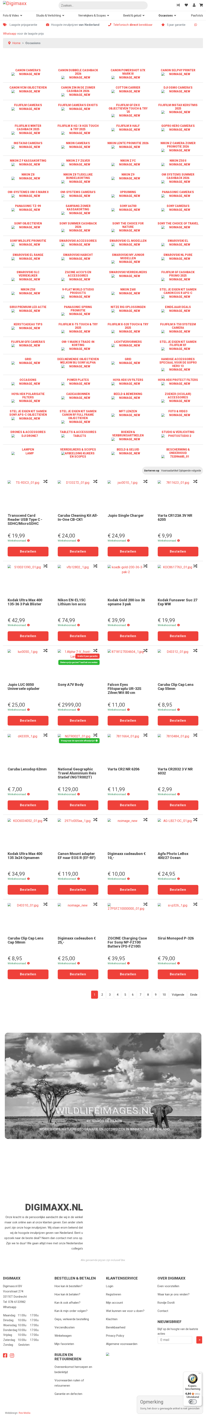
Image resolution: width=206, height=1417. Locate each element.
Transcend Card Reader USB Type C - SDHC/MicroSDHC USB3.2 (25, 521)
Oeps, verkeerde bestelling (72, 1319)
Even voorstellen (168, 1286)
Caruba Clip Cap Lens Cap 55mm (176, 686)
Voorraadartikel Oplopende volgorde (181, 470)
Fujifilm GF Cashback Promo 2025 (178, 274)
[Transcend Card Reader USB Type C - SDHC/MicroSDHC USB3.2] (28, 495)
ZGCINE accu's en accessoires (78, 274)
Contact (163, 1311)
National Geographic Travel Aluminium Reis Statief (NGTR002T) (77, 773)
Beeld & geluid (132, 15)
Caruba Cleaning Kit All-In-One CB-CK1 (78, 517)
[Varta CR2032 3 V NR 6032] (178, 749)
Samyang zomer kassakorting (78, 207)
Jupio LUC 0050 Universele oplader (24, 686)
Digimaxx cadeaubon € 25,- (77, 940)
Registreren (113, 1294)
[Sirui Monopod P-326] (178, 918)
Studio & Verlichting (48, 15)
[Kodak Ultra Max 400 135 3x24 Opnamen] (28, 834)
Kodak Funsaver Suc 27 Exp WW (177, 602)
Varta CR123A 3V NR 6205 (175, 517)
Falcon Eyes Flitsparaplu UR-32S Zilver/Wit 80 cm (124, 688)
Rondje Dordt (166, 1302)
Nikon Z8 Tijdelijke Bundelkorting (78, 176)
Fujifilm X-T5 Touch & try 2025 (78, 326)
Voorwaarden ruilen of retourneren (69, 1383)
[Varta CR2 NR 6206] (128, 749)
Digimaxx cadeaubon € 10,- (127, 856)
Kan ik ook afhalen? (67, 1302)
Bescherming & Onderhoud (178, 451)
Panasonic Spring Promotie (78, 308)
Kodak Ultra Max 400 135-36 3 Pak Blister (25, 602)
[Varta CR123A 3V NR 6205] (178, 495)
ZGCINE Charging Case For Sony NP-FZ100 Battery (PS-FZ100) (127, 942)
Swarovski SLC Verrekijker (27, 274)
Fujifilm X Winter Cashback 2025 (28, 127)
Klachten (111, 1319)
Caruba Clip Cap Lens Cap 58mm (25, 940)
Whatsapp (9, 33)
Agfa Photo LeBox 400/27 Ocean (173, 856)
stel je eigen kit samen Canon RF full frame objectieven (78, 415)
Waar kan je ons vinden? (174, 1294)
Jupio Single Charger (126, 515)
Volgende (178, 994)
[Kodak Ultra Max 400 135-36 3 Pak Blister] (28, 580)
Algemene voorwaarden (121, 1344)
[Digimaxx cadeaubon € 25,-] (78, 918)
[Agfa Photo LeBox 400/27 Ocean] (178, 834)
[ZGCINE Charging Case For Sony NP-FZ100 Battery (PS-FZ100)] (128, 918)
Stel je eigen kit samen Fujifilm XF (178, 343)
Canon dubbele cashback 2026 (78, 72)
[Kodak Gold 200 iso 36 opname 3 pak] (128, 580)
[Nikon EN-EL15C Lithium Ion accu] (78, 580)
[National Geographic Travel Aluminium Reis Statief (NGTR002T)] (78, 749)
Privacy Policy (115, 1335)
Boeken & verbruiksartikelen (128, 433)
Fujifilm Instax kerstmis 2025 (178, 106)
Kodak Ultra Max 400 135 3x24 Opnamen (25, 856)
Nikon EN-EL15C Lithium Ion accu (72, 602)
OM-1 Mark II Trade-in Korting (78, 343)
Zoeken (143, 5)
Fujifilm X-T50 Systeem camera (178, 326)
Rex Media (24, 1413)
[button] (28, 540)
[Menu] (199, 1374)
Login (109, 1286)
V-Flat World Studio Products (78, 291)
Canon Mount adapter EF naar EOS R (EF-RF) (77, 856)
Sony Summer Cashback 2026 (78, 225)
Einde (193, 994)
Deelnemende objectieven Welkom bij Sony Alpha (78, 361)
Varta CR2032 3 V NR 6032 (175, 771)
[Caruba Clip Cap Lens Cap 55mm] (178, 664)
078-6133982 (17, 1302)
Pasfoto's (197, 15)
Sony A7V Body (70, 684)
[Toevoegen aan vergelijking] (45, 482)
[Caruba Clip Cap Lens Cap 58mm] (28, 918)
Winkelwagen (63, 1335)
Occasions (166, 15)
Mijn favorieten (64, 1344)
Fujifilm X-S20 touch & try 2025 (128, 326)
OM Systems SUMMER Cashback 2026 (178, 176)
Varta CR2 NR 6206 (123, 769)
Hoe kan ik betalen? (67, 1294)
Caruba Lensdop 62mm (27, 769)
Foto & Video (11, 15)
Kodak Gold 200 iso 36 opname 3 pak (126, 602)
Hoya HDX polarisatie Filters (28, 395)
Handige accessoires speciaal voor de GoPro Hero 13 (178, 363)
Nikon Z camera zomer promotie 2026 (178, 145)
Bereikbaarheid (115, 1327)
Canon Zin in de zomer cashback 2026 (78, 89)
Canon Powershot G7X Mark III (128, 72)
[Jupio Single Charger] (128, 495)
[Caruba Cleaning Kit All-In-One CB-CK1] (78, 495)
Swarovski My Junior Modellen (128, 256)
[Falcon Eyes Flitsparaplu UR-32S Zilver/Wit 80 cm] (128, 664)
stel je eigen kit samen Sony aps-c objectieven (28, 413)
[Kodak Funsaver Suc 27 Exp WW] (178, 580)
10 (164, 994)
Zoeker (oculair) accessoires (178, 395)
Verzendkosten (65, 1327)
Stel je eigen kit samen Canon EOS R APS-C (178, 291)
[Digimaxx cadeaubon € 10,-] (128, 834)
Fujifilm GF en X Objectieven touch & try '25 (128, 108)
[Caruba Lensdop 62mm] (28, 749)
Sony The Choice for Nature (128, 225)
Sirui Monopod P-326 (176, 938)
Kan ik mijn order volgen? (71, 1311)
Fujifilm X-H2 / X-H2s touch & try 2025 (78, 127)
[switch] (193, 1401)
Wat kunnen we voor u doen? (125, 1311)
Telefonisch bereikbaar (132, 25)
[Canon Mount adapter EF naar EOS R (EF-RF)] (78, 834)
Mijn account (114, 1302)
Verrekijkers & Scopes (92, 15)
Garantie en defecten (68, 1394)
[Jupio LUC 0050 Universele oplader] (28, 664)
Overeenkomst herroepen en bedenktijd (73, 1369)
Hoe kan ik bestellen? (68, 1286)
